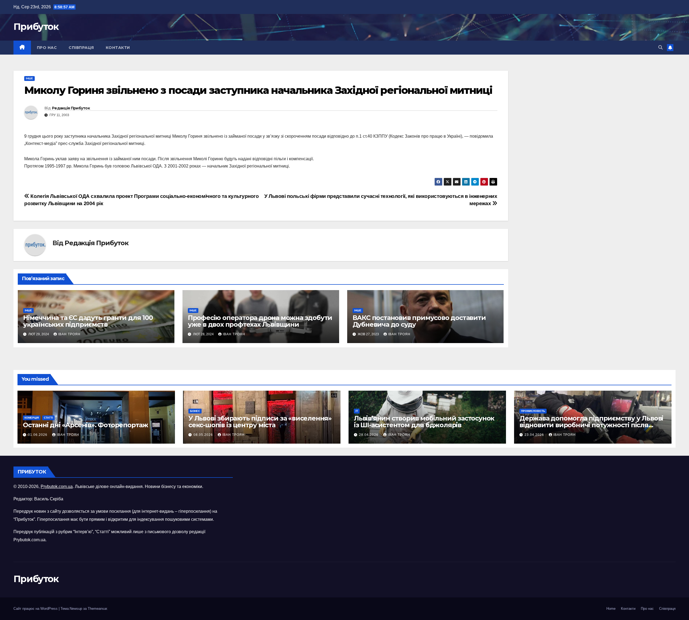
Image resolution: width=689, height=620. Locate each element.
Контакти (118, 47)
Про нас (47, 47)
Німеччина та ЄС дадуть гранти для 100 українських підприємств (88, 321)
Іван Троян (69, 334)
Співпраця (81, 47)
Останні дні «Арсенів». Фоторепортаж (85, 425)
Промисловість (533, 410)
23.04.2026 (535, 435)
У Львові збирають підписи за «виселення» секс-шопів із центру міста (260, 421)
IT (357, 410)
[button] (660, 47)
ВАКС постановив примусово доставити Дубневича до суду (419, 321)
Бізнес (195, 410)
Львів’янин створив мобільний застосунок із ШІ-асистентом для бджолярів (424, 421)
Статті (48, 417)
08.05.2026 (204, 435)
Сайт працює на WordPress (36, 609)
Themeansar (97, 609)
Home (611, 609)
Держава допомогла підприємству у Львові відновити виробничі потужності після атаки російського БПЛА (591, 425)
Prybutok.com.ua (57, 486)
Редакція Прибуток (71, 108)
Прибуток (35, 26)
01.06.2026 (38, 435)
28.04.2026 (369, 435)
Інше (29, 78)
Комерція (31, 417)
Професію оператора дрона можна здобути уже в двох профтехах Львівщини (260, 321)
